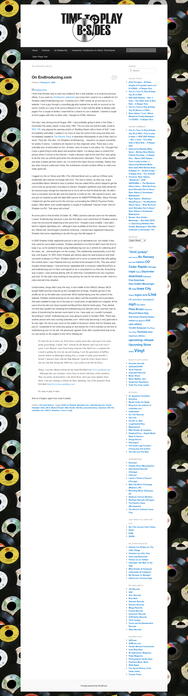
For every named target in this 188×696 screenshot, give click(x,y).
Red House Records (138, 316)
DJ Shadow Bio (60, 50)
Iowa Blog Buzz (136, 649)
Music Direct (134, 375)
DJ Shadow (71, 405)
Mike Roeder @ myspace (140, 430)
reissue (151, 316)
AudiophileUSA (136, 366)
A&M (64, 405)
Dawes (138, 272)
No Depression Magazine (140, 652)
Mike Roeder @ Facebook (140, 568)
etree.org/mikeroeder (138, 556)
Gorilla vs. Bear (136, 420)
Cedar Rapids (138, 267)
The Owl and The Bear (139, 451)
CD (147, 261)
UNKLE (48, 410)
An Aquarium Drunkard (139, 395)
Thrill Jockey (134, 620)
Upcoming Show (140, 344)
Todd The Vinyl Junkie (139, 385)
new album (140, 304)
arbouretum (133, 257)
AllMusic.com (135, 643)
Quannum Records (137, 613)
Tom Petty (132, 332)
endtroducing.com (97, 405)
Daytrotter (148, 271)
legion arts (141, 295)
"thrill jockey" (138, 252)
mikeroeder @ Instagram (140, 572)
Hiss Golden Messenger (141, 283)
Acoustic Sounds (136, 363)
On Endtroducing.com (52, 77)
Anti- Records (135, 595)
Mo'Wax (79, 407)
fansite (108, 405)
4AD (130, 592)
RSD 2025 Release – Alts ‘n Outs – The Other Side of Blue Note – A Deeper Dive (142, 100)
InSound (132, 475)
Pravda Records (136, 610)
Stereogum (134, 442)
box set (132, 262)
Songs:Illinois (135, 439)
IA (130, 288)
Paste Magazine (136, 655)
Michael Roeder (57, 407)
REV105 (110, 407)
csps (132, 271)
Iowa (134, 288)
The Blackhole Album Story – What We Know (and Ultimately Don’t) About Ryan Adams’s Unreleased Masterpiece (142, 189)
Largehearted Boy (137, 423)
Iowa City (144, 288)
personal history (91, 407)
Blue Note (133, 598)
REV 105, (36, 129)
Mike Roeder (70, 407)
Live (152, 294)
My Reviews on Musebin (140, 575)
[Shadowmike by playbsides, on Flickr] (39, 89)
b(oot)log (133, 399)
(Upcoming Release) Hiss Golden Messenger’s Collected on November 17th (142, 226)
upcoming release (141, 340)
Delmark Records (136, 601)
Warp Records (135, 629)
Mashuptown (134, 426)
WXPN (131, 536)
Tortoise (142, 332)
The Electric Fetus (62, 136)
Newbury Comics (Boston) (140, 496)
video (131, 351)
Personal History (47, 405)
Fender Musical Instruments (141, 646)
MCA (48, 407)
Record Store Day (138, 313)
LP (130, 299)
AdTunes (133, 640)
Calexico (140, 262)
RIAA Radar (134, 665)
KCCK (131, 530)
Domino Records (136, 604)
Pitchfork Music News (138, 662)
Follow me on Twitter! (138, 559)
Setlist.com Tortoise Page (140, 578)
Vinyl (139, 350)
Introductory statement (64, 97)
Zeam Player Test (40, 56)
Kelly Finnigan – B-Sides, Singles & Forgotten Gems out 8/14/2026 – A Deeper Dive (142, 85)
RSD (148, 320)
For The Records (136, 414)
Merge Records (135, 607)
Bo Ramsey (146, 257)
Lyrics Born (137, 299)
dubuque (147, 276)
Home (34, 50)
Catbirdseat (134, 411)
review (132, 320)
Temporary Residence (138, 381)
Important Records (137, 372)
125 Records (134, 589)
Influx (43, 407)
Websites (56, 410)
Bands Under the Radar (139, 402)
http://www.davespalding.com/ (61, 383)
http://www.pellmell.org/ (99, 369)
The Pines (151, 328)
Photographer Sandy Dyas (140, 658)
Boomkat (133, 462)
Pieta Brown (136, 309)
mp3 (132, 304)
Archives (46, 50)
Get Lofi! (132, 417)
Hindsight (36, 407)
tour (150, 332)
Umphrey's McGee (137, 336)
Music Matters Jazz (137, 378)
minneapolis (148, 299)
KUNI (131, 533)
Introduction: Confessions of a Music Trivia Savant (93, 50)
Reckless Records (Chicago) (141, 499)
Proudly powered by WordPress (94, 685)
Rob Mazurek (140, 321)
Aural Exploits (135, 369)
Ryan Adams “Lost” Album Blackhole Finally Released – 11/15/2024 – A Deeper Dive (142, 116)
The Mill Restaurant (137, 327)
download (135, 276)
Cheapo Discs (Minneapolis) (141, 465)
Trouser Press (135, 674)
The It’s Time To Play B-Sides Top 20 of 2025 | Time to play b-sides (142, 133)
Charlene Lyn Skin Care (139, 553)
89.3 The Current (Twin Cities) (142, 526)
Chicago (152, 266)
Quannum (102, 407)
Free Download (136, 280)
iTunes (131, 295)
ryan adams (135, 324)
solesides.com (38, 410)
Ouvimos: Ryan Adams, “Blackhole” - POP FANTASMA (139, 179)
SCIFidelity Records (138, 617)
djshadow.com (83, 405)
